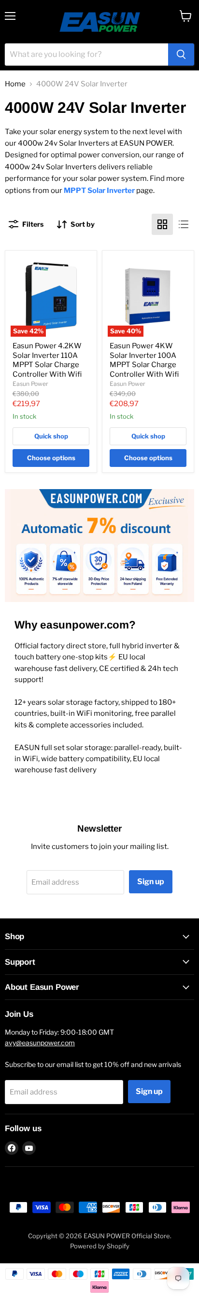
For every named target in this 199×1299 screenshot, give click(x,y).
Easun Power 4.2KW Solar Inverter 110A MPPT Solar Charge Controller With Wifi (47, 360)
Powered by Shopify (99, 1246)
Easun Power (30, 383)
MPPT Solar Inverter (99, 190)
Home (15, 84)
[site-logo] (99, 22)
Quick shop (51, 436)
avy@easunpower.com (40, 1043)
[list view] (183, 224)
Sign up (150, 881)
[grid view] (162, 224)
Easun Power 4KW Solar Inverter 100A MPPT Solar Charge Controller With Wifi (144, 360)
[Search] (181, 54)
